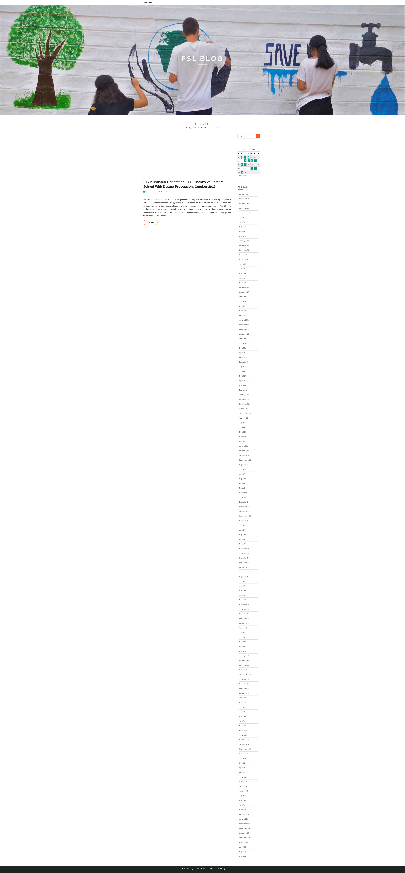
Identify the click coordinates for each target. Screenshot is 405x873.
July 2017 (242, 469)
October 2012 (244, 693)
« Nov (239, 175)
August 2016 (243, 520)
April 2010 (242, 805)
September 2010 (245, 786)
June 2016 (242, 530)
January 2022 (244, 320)
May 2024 (242, 227)
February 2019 (244, 441)
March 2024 (243, 236)
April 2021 (242, 353)
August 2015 (243, 576)
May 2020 (242, 376)
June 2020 (242, 371)
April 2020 (242, 381)
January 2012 (244, 735)
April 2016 (242, 539)
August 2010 (243, 791)
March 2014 (243, 651)
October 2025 (244, 194)
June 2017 (242, 474)
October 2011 (244, 744)
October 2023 (244, 255)
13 (255, 161)
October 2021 (244, 334)
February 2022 (244, 315)
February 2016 (244, 548)
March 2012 (243, 726)
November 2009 (244, 828)
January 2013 (244, 679)
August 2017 (243, 465)
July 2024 (242, 217)
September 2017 (245, 460)
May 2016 (242, 534)
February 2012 (244, 730)
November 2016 (244, 507)
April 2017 (242, 483)
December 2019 (244, 399)
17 (245, 165)
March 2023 (243, 283)
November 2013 (244, 665)
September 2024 (245, 213)
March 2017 (243, 488)
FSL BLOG (148, 2)
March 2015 (243, 600)
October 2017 (244, 455)
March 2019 (243, 437)
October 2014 (244, 623)
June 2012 (242, 712)
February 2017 (244, 492)
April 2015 (242, 595)
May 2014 (242, 642)
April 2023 (242, 278)
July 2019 (242, 423)
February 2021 (244, 357)
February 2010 (244, 814)
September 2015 (245, 572)
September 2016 (245, 516)
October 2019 (244, 409)
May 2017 (242, 479)
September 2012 (245, 698)
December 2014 (244, 614)
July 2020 (242, 367)
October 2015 (244, 567)
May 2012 (242, 716)
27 (255, 168)
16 (242, 165)
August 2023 (243, 259)
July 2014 (242, 632)
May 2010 (242, 800)
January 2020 (244, 395)
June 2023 (242, 269)
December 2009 (244, 824)
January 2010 (244, 819)
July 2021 (242, 343)
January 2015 (244, 609)
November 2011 (244, 740)
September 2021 (245, 339)
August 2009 (243, 842)
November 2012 (244, 688)
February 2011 (244, 772)
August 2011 (243, 754)
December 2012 (244, 684)
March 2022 (243, 311)
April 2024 (242, 231)
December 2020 (244, 362)
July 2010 (242, 796)
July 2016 (242, 525)
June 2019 (242, 427)
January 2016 (244, 553)
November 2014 (244, 618)
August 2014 (243, 628)
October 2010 (244, 782)
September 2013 (245, 674)
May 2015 (242, 590)
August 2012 (243, 702)
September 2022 (245, 297)
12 (252, 161)
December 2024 (244, 203)
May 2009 (242, 852)
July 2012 (242, 707)
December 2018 (244, 450)
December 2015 (244, 558)
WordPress (207, 869)
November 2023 (244, 250)
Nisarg (222, 869)
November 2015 (244, 562)
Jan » (244, 175)
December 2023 (244, 245)
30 (242, 172)
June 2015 (242, 586)
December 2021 (244, 325)
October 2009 (244, 833)
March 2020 (243, 385)
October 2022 (244, 292)
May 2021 (242, 348)
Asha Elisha (169, 192)
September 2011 (245, 749)
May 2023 (242, 273)
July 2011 (242, 758)
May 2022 (242, 306)
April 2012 (242, 721)
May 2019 (242, 432)
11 (249, 161)
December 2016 (244, 502)
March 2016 (243, 544)
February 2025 (244, 199)
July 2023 (242, 264)
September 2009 (245, 838)
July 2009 (242, 847)
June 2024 (242, 222)
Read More (152, 222)
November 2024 (244, 208)
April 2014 (242, 646)
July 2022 (242, 301)
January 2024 (244, 241)
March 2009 (243, 856)
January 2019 (244, 446)
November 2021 (244, 329)
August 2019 (243, 418)
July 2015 (242, 581)
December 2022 (244, 287)
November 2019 (244, 404)
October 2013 (244, 670)
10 (245, 161)
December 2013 (244, 660)
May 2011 (242, 763)
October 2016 (244, 511)
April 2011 (242, 768)
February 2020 (244, 390)
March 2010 (243, 810)
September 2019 (245, 413)
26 (252, 168)
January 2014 (244, 656)
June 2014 (242, 637)
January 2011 (244, 777)
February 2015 (244, 604)
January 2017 (244, 497)
